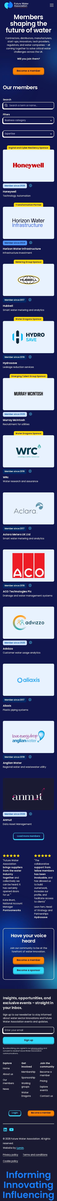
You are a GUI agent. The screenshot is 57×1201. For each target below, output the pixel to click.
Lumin (20, 1147)
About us (8, 1074)
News (6, 1089)
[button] (51, 5)
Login (15, 1112)
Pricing (43, 1081)
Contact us (46, 1096)
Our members (8, 1081)
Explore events (44, 1088)
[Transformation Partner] (28, 224)
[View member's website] (31, 185)
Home (6, 1068)
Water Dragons (26, 1094)
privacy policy (37, 1048)
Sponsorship (28, 1077)
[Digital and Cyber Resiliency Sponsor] (28, 166)
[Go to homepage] (16, 5)
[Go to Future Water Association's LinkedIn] (5, 1129)
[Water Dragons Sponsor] (28, 338)
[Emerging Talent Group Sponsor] (28, 395)
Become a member (28, 70)
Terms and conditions (35, 1154)
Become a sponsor (28, 970)
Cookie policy (10, 1161)
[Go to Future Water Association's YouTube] (11, 1129)
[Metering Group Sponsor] (28, 281)
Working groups (25, 1085)
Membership (28, 1071)
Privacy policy (10, 1154)
